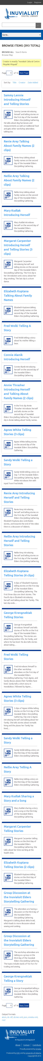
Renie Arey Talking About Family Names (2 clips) (19, 146)
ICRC (18, 1053)
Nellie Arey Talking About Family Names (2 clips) (19, 180)
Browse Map (7, 55)
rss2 (3, 1020)
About (17, 1045)
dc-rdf (10, 1017)
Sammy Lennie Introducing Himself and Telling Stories (17, 100)
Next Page (24, 73)
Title (15, 82)
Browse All (8, 52)
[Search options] (38, 25)
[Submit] (40, 25)
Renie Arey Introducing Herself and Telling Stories (19, 497)
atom (4, 1017)
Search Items (21, 52)
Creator (22, 82)
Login (29, 2)
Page (4, 73)
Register (37, 2)
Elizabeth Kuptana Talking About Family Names (18, 296)
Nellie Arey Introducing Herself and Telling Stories (19, 541)
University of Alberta (33, 1053)
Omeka (38, 1049)
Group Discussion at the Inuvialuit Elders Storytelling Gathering (19, 897)
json (25, 1017)
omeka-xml (33, 1017)
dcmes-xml (18, 1017)
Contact (26, 1045)
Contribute (36, 1045)
